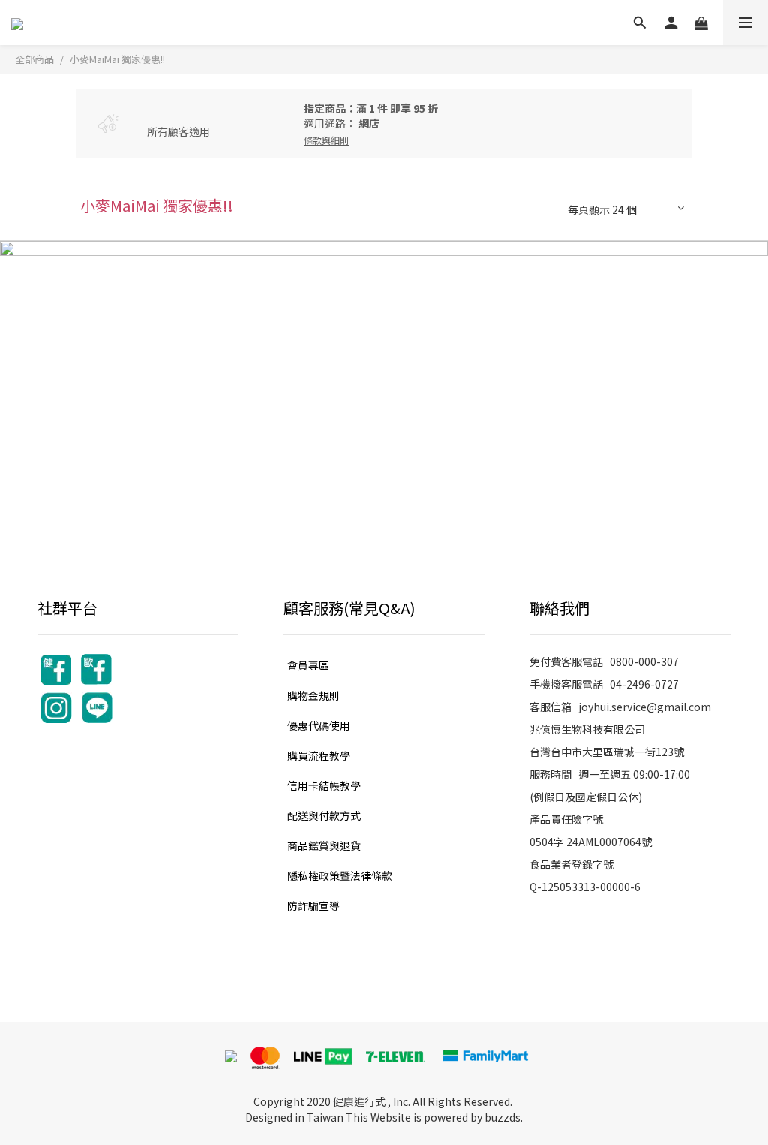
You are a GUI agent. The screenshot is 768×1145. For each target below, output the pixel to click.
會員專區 (308, 665)
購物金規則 (313, 695)
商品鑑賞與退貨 (324, 845)
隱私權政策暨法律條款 (339, 875)
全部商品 (34, 59)
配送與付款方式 (324, 815)
